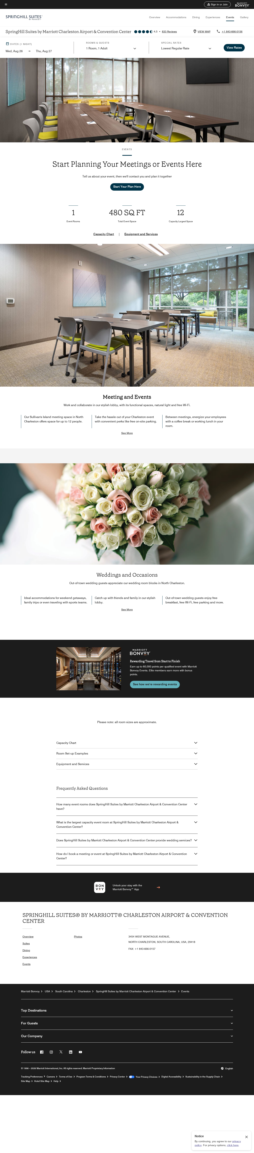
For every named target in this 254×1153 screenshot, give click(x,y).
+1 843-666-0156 (232, 31)
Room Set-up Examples (72, 753)
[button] (217, 4)
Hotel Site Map (41, 1081)
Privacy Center (117, 1076)
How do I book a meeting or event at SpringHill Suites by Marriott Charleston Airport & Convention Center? (121, 856)
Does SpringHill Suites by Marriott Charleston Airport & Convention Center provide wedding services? (124, 840)
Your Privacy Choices (145, 1077)
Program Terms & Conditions (91, 1076)
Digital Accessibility (171, 1076)
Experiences (213, 17)
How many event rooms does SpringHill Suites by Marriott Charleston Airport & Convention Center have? (121, 807)
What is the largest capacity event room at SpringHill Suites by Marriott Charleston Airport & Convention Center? (117, 825)
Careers (51, 1076)
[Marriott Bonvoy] (240, 4)
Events (230, 17)
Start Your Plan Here (127, 186)
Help (56, 1081)
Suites (26, 943)
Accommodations (176, 17)
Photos (78, 936)
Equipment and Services (141, 234)
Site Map (25, 1081)
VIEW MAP (204, 31)
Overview (154, 17)
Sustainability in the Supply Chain (202, 1076)
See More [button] (127, 433)
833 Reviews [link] (169, 31)
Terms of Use (65, 1076)
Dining (196, 17)
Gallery (244, 17)
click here (233, 1145)
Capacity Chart (103, 234)
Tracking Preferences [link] (32, 1076)
